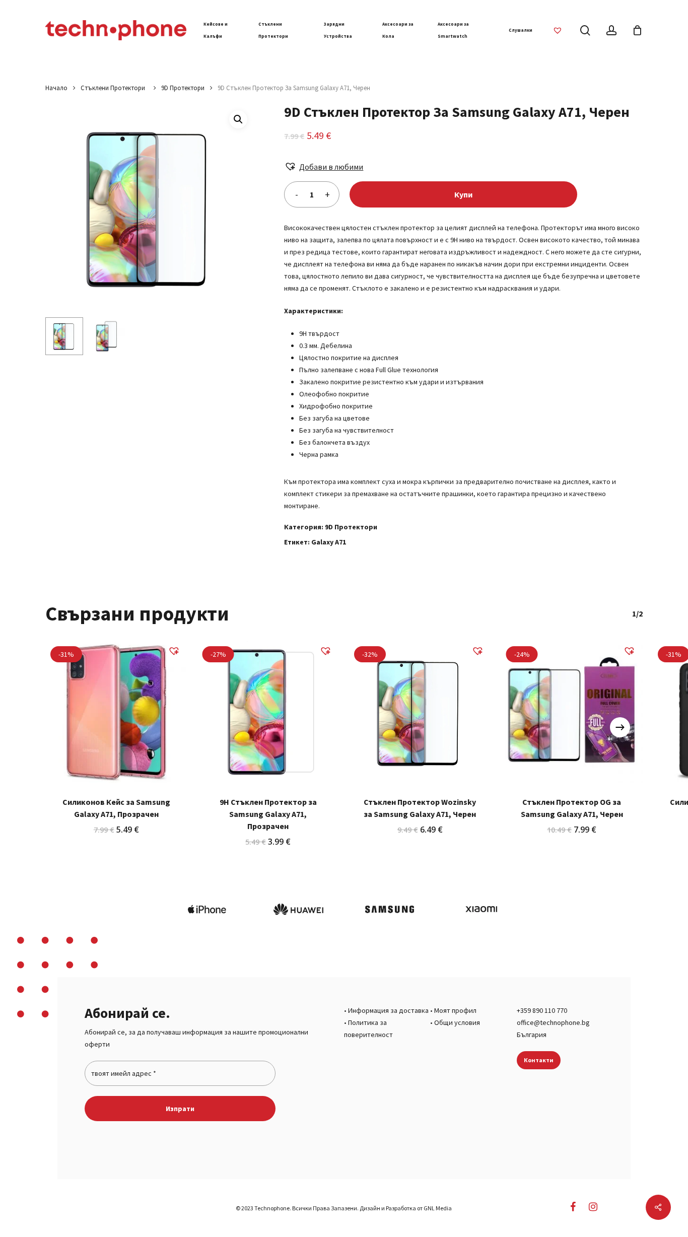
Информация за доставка (388, 1010)
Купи (463, 194)
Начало (56, 88)
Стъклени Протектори (114, 88)
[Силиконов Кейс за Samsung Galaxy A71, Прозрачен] (116, 712)
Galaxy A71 (328, 541)
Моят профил (455, 1010)
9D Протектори (182, 88)
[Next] (620, 727)
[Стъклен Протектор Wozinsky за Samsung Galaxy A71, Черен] (420, 712)
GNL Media (438, 1208)
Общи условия (457, 1022)
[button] (238, 119)
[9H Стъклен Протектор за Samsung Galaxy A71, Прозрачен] (268, 712)
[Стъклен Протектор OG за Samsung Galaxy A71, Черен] (572, 712)
